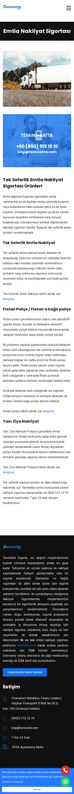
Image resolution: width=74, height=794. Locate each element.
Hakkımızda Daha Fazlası (25, 672)
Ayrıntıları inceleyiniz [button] (13, 782)
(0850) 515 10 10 (22, 718)
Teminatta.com (26, 645)
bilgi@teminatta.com (37, 151)
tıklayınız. (9, 299)
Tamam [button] (37, 789)
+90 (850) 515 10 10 (37, 146)
